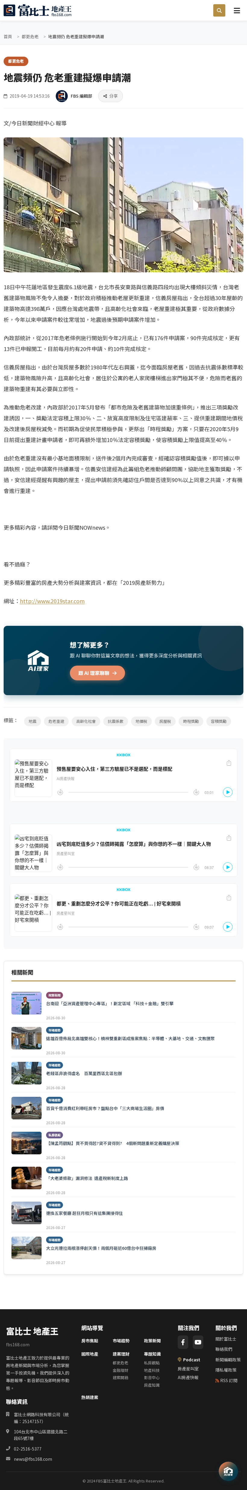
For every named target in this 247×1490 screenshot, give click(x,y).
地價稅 (141, 721)
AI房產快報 (188, 1377)
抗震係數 (116, 721)
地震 (32, 721)
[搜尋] (219, 10)
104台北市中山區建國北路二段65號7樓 (40, 1435)
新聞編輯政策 (228, 1360)
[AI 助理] (228, 1471)
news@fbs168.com (33, 1459)
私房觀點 (152, 1363)
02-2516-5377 (28, 1449)
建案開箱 (120, 1377)
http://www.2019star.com (52, 601)
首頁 (8, 36)
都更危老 (30, 36)
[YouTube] (198, 1342)
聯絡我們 (223, 1349)
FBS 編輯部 (81, 96)
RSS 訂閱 (228, 1380)
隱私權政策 (225, 1370)
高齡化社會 (86, 721)
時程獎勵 (191, 721)
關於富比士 (225, 1339)
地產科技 (152, 1370)
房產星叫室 (188, 1369)
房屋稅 (165, 721)
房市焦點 (89, 1341)
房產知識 (152, 1385)
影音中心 (152, 1377)
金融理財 (120, 1370)
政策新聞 (152, 1341)
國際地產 (89, 1354)
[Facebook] (183, 1342)
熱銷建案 (89, 1397)
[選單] (236, 10)
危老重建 (56, 721)
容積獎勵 (219, 721)
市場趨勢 (121, 1341)
